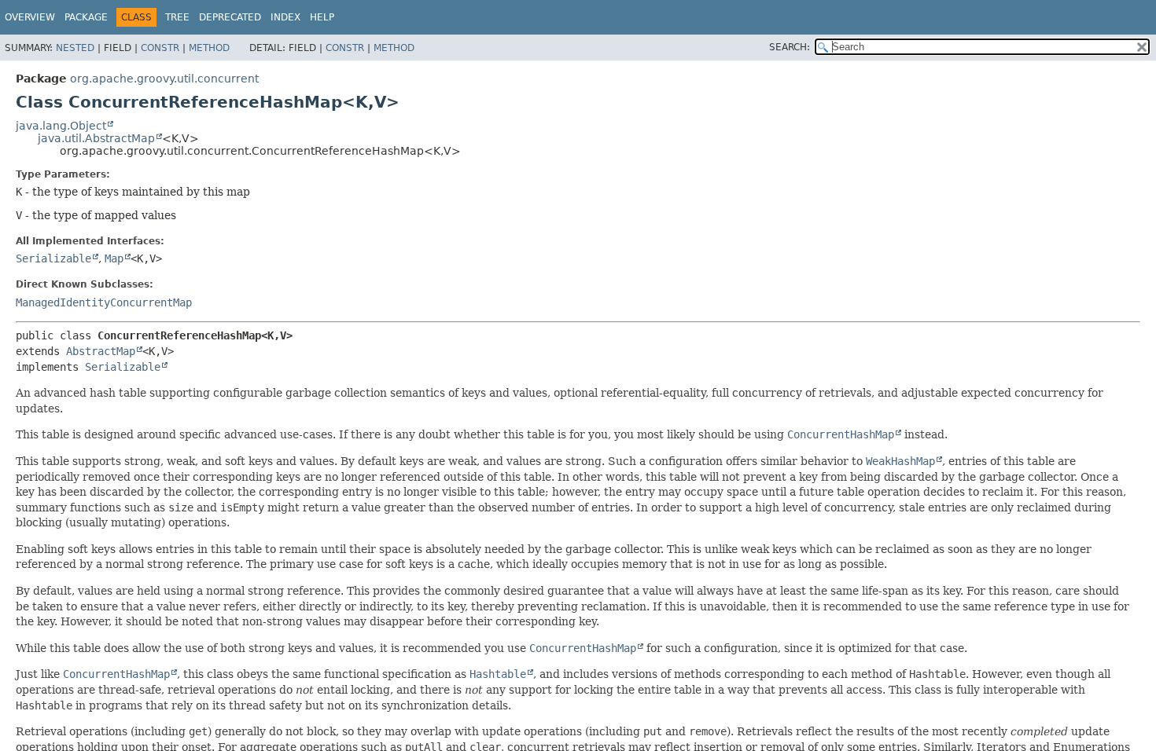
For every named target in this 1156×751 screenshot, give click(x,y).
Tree (177, 17)
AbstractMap (100, 351)
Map (114, 258)
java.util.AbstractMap (96, 138)
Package (86, 17)
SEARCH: (789, 47)
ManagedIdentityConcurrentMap (104, 302)
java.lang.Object (61, 125)
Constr (160, 47)
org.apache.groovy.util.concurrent (164, 78)
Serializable (53, 258)
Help (322, 17)
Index (285, 17)
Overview (30, 17)
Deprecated (230, 17)
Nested (75, 47)
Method (209, 47)
